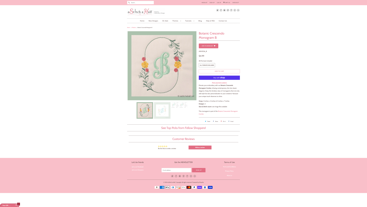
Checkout (235, 2)
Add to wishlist (207, 46)
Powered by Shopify (198, 182)
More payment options (219, 83)
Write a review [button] (200, 147)
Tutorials (188, 21)
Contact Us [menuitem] (223, 21)
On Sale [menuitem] (165, 21)
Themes (175, 21)
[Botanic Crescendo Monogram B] (162, 65)
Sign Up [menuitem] (212, 2)
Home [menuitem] (142, 21)
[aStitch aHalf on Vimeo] (228, 10)
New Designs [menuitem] (153, 21)
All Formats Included (205, 61)
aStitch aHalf (171, 182)
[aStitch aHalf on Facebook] (221, 10)
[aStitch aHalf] (183, 12)
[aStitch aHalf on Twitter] (217, 10)
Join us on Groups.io (137, 170)
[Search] (129, 2)
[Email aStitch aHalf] (238, 10)
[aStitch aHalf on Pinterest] (231, 10)
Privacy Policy (229, 171)
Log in (219, 2)
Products (134, 27)
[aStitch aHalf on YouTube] (224, 10)
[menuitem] (177, 21)
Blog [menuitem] (200, 21)
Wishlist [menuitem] (204, 2)
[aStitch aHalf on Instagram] (234, 10)
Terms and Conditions (229, 167)
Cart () (227, 2)
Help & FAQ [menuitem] (210, 21)
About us (229, 175)
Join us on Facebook (137, 167)
